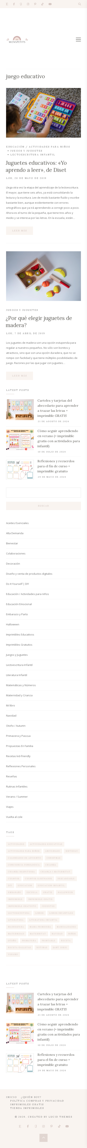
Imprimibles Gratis (27, 1104)
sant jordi (60, 947)
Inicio (11, 1097)
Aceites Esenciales (17, 523)
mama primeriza (40, 927)
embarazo (14, 892)
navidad (57, 934)
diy (10, 885)
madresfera (16, 927)
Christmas (53, 858)
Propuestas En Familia (19, 746)
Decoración (13, 563)
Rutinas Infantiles (17, 786)
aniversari (52, 851)
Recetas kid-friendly (18, 756)
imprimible (15, 899)
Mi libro (10, 705)
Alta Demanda (14, 533)
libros (39, 913)
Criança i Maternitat (55, 872)
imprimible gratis (40, 899)
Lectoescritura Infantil (32, 154)
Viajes (10, 807)
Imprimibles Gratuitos (19, 644)
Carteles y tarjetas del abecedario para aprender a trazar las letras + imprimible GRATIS (58, 408)
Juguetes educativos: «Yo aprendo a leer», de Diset (36, 166)
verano (13, 954)
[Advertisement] (43, 38)
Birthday (72, 851)
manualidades (66, 927)
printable (48, 940)
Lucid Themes (60, 1116)
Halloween (12, 624)
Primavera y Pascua (18, 736)
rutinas (42, 947)
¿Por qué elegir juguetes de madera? (39, 321)
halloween (65, 892)
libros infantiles (61, 913)
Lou (9, 178)
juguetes (48, 906)
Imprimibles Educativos (20, 634)
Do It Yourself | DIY (17, 584)
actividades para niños (24, 851)
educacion (25, 885)
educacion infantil (51, 885)
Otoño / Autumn (15, 726)
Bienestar (12, 543)
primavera (29, 940)
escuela (32, 892)
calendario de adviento (24, 858)
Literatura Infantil (16, 675)
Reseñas (11, 776)
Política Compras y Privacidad (37, 1100)
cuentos (13, 878)
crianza (51, 865)
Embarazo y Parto (17, 614)
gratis (47, 892)
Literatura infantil (43, 920)
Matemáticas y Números (21, 685)
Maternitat (38, 934)
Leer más (19, 230)
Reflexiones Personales (21, 766)
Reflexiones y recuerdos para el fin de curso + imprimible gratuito (55, 466)
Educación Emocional (19, 604)
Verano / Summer (17, 796)
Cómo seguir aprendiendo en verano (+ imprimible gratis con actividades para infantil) (58, 438)
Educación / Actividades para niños (38, 146)
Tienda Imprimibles (27, 1108)
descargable (66, 878)
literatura (16, 920)
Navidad (11, 715)
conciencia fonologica (24, 865)
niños (72, 934)
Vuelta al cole (14, 817)
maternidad (16, 934)
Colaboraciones (15, 553)
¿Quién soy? (31, 1097)
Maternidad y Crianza (19, 695)
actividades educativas (46, 844)
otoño (12, 940)
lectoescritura (19, 913)
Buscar (43, 505)
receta (66, 940)
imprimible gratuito (22, 906)
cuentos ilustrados (38, 878)
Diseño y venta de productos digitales (29, 574)
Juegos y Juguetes (26, 150)
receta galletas (19, 947)
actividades (16, 844)
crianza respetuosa (21, 872)
